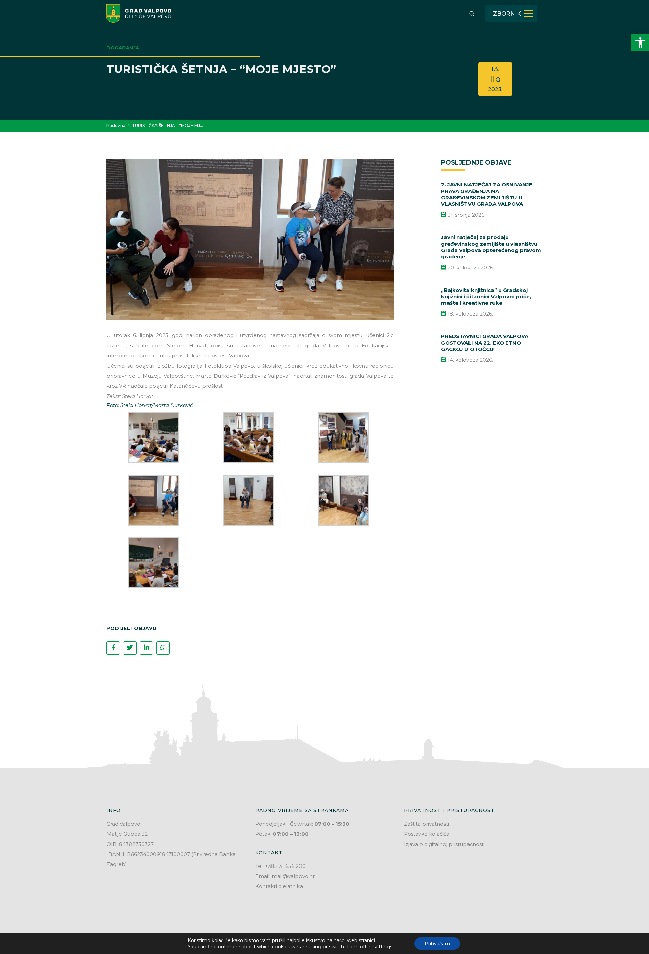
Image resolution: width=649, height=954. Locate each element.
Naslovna (115, 125)
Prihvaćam (437, 943)
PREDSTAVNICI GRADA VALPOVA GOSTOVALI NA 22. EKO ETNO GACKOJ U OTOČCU (484, 342)
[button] (640, 42)
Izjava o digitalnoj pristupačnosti (444, 844)
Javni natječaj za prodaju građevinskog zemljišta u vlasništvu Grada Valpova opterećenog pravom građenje (491, 247)
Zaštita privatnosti (426, 824)
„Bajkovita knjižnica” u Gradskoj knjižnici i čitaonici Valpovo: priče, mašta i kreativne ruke (486, 296)
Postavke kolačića (426, 834)
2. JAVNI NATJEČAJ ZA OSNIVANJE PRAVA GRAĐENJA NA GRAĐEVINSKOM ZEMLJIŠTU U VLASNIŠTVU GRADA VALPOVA (486, 194)
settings (382, 947)
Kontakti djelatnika (279, 886)
